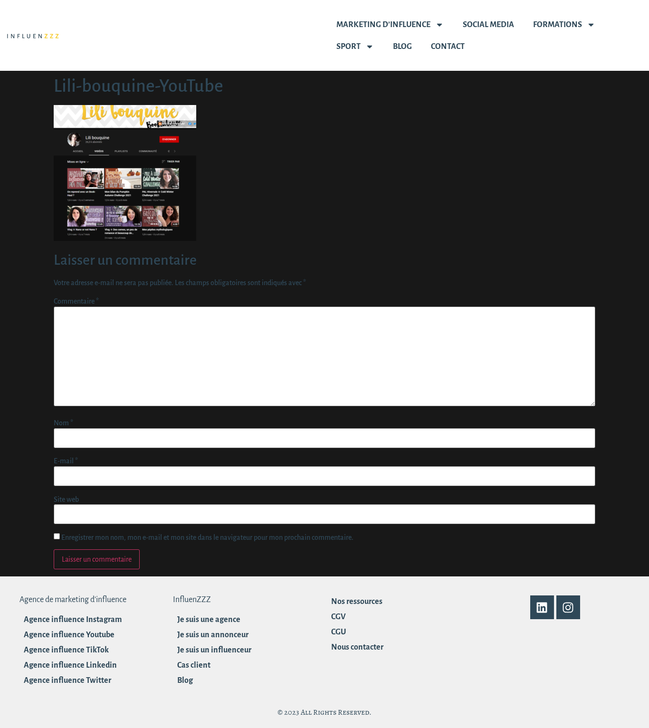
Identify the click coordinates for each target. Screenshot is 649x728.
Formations (557, 24)
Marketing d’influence (383, 24)
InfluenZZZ (192, 599)
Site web (66, 499)
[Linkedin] (542, 607)
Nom (63, 423)
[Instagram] (568, 607)
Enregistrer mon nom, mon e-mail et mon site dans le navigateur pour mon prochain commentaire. (207, 537)
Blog (402, 46)
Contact (448, 46)
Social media (488, 24)
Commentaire (76, 301)
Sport (348, 46)
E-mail (66, 461)
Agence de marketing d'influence (72, 599)
